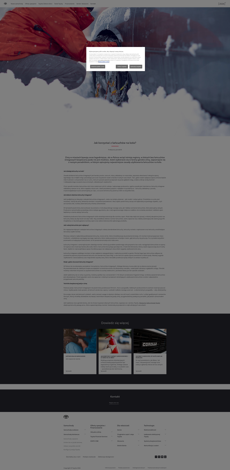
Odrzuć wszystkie (121, 66)
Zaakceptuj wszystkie (135, 66)
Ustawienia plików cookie (97, 66)
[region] (115, 59)
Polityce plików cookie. (103, 61)
